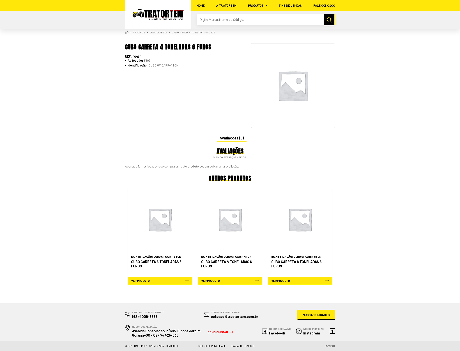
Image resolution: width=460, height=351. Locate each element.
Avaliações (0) (232, 138)
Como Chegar (218, 332)
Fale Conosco (324, 5)
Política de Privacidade (211, 345)
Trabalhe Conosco (243, 345)
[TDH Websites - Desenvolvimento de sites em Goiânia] (330, 346)
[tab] (232, 138)
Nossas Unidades (316, 315)
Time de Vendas (290, 5)
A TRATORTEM (226, 5)
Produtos (256, 5)
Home (201, 5)
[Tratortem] (158, 14)
